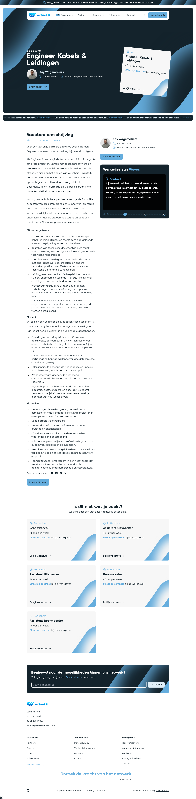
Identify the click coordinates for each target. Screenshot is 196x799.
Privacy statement (96, 790)
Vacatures (64, 15)
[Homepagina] (39, 15)
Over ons (78, 753)
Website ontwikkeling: (151, 790)
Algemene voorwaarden (69, 790)
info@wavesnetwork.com (43, 725)
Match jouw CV (81, 743)
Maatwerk (127, 753)
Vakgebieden (33, 758)
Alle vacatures (34, 765)
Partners (82, 15)
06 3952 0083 (50, 76)
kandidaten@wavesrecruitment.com (84, 76)
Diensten (97, 15)
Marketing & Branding (133, 748)
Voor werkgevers (130, 743)
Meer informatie (144, 2)
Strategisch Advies (131, 758)
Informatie (114, 15)
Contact (131, 15)
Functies (31, 748)
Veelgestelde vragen (84, 748)
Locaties (31, 753)
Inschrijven (156, 684)
